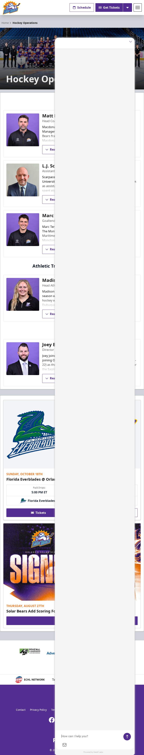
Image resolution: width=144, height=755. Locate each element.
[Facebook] (51, 720)
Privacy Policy (38, 709)
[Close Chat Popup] (132, 41)
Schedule (84, 7)
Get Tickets (111, 7)
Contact (21, 709)
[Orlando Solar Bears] (11, 8)
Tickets (40, 513)
